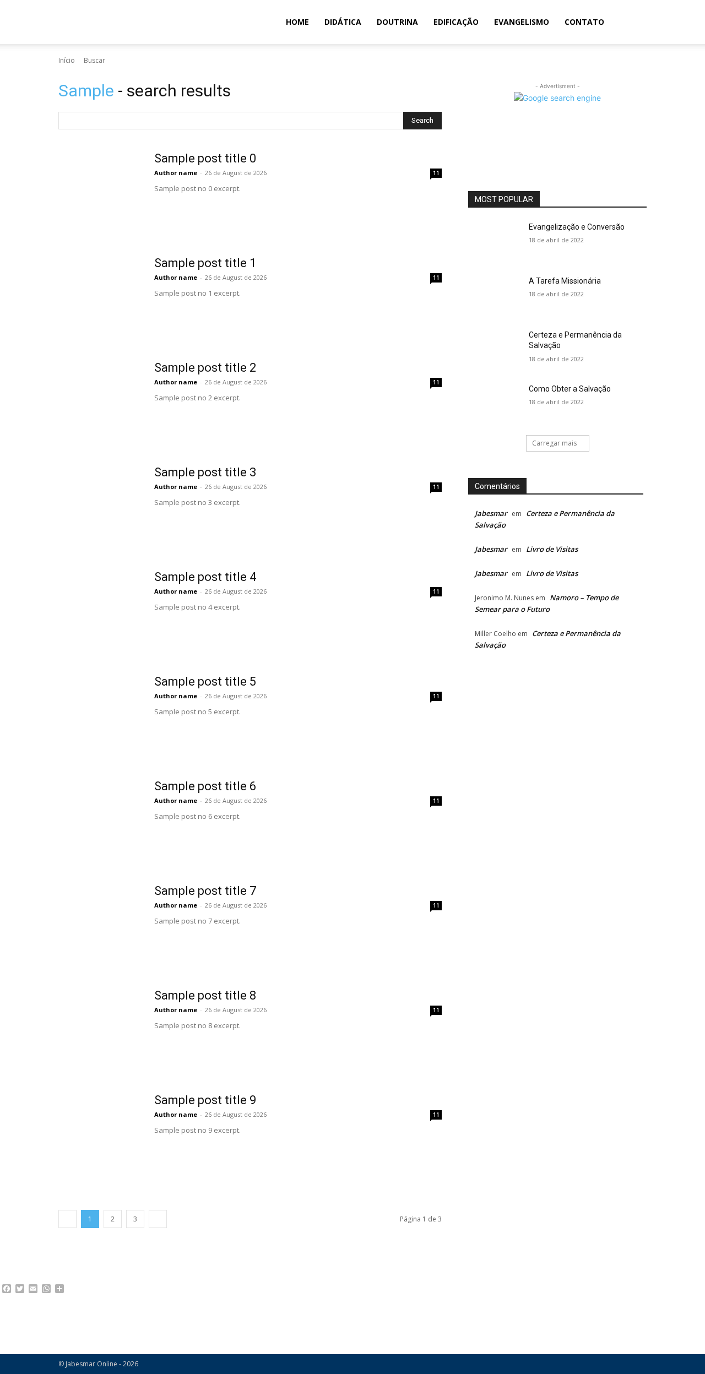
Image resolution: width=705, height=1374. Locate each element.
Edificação (456, 22)
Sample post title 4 (205, 577)
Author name (175, 173)
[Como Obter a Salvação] (495, 402)
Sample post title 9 (205, 1100)
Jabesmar (491, 513)
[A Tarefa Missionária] (495, 294)
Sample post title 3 (205, 472)
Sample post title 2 (205, 367)
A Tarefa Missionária (565, 280)
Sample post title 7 (205, 891)
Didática (342, 22)
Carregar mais (554, 443)
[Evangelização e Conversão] (495, 240)
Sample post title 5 (205, 681)
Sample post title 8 (205, 995)
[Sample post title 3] (99, 506)
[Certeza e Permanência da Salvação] (495, 348)
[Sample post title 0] (99, 192)
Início (66, 60)
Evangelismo (521, 22)
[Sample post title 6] (99, 820)
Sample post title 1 (205, 263)
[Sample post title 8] (99, 1030)
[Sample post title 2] (99, 402)
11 (436, 173)
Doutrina (397, 22)
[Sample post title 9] (99, 1134)
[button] (633, 23)
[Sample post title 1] (99, 297)
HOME (297, 22)
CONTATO (584, 22)
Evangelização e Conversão (577, 226)
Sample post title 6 (205, 786)
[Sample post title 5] (99, 716)
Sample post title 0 (205, 158)
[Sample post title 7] (99, 925)
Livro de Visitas (552, 549)
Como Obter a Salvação (570, 388)
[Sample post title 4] (99, 611)
